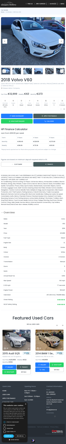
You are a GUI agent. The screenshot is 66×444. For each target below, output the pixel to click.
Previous (4, 41)
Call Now (50, 121)
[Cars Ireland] (57, 431)
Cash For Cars (7, 402)
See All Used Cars (33, 324)
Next (61, 41)
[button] (64, 109)
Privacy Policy (54, 427)
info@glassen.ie (51, 410)
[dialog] (15, 422)
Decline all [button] (20, 436)
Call (43, 370)
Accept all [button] (8, 436)
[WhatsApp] (55, 416)
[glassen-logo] (8, 4)
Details (23, 372)
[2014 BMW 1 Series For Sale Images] (49, 340)
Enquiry (10, 367)
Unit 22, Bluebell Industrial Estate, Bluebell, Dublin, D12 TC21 (54, 402)
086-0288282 (51, 394)
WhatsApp (10, 372)
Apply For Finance (8, 398)
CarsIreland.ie (55, 434)
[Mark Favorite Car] (63, 63)
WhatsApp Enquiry (18, 121)
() (53, 4)
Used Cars (6, 395)
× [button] (25, 404)
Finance (50, 164)
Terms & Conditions (43, 427)
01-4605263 (50, 392)
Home (2, 12)
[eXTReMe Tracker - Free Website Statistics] (33, 441)
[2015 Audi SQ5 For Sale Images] (16, 340)
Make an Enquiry (18, 116)
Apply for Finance (50, 116)
